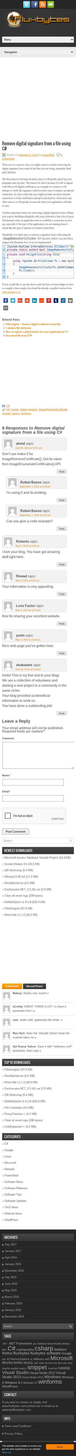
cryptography (25, 1349)
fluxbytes (21, 1353)
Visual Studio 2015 (32, 1377)
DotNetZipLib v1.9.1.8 (18, 902)
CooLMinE (48, 155)
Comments (12, 986)
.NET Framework (20, 1343)
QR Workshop (13, 870)
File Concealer (13, 1107)
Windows (52, 1376)
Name (6, 775)
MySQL (29, 1362)
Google (9, 1150)
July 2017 (10, 1244)
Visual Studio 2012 (42, 1373)
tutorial (64, 1368)
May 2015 (11, 1290)
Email (6, 791)
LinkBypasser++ (15, 1126)
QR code (39, 1363)
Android (42, 1343)
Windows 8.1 (13, 1382)
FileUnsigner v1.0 (11, 292)
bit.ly (4, 1349)
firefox (7, 1353)
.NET (4, 1343)
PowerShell (11, 1175)
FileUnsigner (12, 908)
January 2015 (13, 1310)
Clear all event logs (16, 895)
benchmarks (55, 1343)
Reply (62, 471)
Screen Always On (16, 864)
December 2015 (14, 1270)
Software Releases (16, 1188)
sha (65, 1363)
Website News (13, 1213)
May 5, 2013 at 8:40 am (27, 580)
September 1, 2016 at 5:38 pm (35, 486)
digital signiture (29, 409)
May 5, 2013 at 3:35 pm (27, 546)
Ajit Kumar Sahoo (24, 1046)
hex (4, 1359)
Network (10, 1169)
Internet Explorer (20, 1359)
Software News (14, 1181)
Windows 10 (30, 1382)
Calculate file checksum (18, 328)
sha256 (6, 1368)
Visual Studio (15, 1372)
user (15, 1019)
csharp (15, 409)
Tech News (11, 1207)
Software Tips (13, 1194)
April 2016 (11, 1257)
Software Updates (15, 1200)
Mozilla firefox (12, 1362)
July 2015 (10, 1277)
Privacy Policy (13, 1433)
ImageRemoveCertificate (53, 409)
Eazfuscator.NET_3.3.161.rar (22, 889)
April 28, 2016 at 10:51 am (28, 448)
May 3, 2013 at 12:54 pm (28, 610)
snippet (6, 413)
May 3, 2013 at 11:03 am (28, 639)
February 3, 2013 (28, 155)
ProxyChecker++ (15, 1114)
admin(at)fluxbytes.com (16, 1409)
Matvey (17, 993)
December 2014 (14, 1316)
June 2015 (11, 1283)
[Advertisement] (38, 98)
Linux (8, 1156)
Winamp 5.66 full (15, 876)
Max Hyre (19, 1033)
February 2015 (13, 1303)
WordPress (11, 1219)
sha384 (14, 1368)
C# (8, 405)
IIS (8, 1359)
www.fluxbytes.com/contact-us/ (21, 1406)
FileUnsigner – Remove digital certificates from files (33, 324)
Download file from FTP (19, 335)
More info (6, 1452)
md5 (47, 1359)
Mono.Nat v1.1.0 (15, 914)
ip (31, 1359)
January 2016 (13, 1264)
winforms (26, 413)
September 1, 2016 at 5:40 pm (35, 515)
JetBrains (38, 1359)
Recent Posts (34, 986)
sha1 (70, 1363)
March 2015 (12, 1296)
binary (66, 1343)
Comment (8, 738)
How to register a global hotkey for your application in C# (37, 331)
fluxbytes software (45, 1353)
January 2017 (13, 1251)
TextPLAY (53, 1368)
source (16, 413)
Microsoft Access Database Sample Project (31, 857)
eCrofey (18, 1006)
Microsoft (10, 1162)
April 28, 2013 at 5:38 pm (28, 669)
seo (60, 1362)
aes (35, 1343)
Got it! (60, 1446)
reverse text (51, 1363)
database (60, 1349)
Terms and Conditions (18, 1426)
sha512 (23, 1368)
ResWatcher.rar (14, 883)
